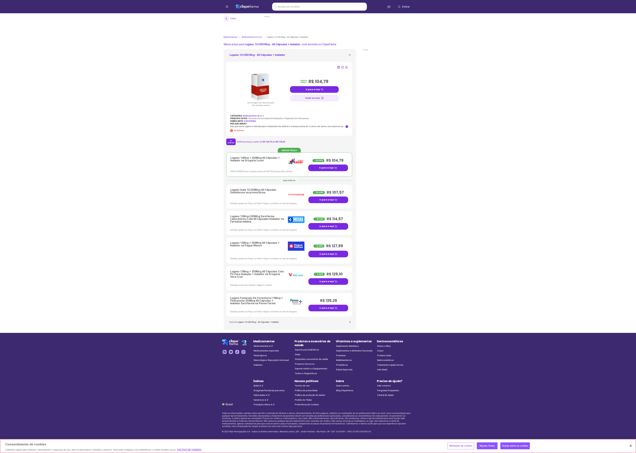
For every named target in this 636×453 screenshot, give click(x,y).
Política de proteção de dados (310, 395)
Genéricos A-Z (261, 400)
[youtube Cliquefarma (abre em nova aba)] (231, 352)
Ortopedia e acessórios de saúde (311, 359)
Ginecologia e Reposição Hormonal (271, 360)
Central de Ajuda (385, 395)
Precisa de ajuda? (389, 381)
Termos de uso (302, 385)
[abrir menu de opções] (227, 6)
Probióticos (342, 365)
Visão (297, 354)
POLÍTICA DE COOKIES (189, 449)
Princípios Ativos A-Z (264, 404)
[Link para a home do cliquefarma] (253, 7)
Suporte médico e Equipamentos (311, 368)
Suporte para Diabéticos (307, 349)
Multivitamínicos (344, 360)
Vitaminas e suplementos (354, 341)
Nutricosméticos (385, 360)
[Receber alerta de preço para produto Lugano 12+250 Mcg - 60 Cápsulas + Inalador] (346, 67)
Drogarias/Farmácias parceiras (269, 390)
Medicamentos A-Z (263, 346)
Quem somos (342, 385)
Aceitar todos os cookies (515, 445)
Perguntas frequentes (388, 390)
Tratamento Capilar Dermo (390, 365)
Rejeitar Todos (487, 445)
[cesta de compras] (389, 6)
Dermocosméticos (390, 341)
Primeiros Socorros (305, 364)
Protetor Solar (384, 355)
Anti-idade (382, 369)
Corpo (380, 350)
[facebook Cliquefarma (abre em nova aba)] (224, 352)
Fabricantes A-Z (262, 395)
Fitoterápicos (260, 355)
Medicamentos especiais (266, 350)
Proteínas (341, 355)
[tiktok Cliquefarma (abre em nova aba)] (237, 352)
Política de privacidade (306, 390)
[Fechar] (630, 445)
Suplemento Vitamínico (347, 346)
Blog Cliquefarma (344, 390)
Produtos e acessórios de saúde (312, 343)
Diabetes (258, 365)
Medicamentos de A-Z (252, 37)
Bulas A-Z (258, 385)
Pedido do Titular (303, 400)
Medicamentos (231, 37)
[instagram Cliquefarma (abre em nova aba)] (243, 352)
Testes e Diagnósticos (306, 373)
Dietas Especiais (344, 369)
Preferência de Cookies (307, 404)
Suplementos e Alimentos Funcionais (354, 350)
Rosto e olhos (384, 346)
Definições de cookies (460, 445)
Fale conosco (384, 385)
